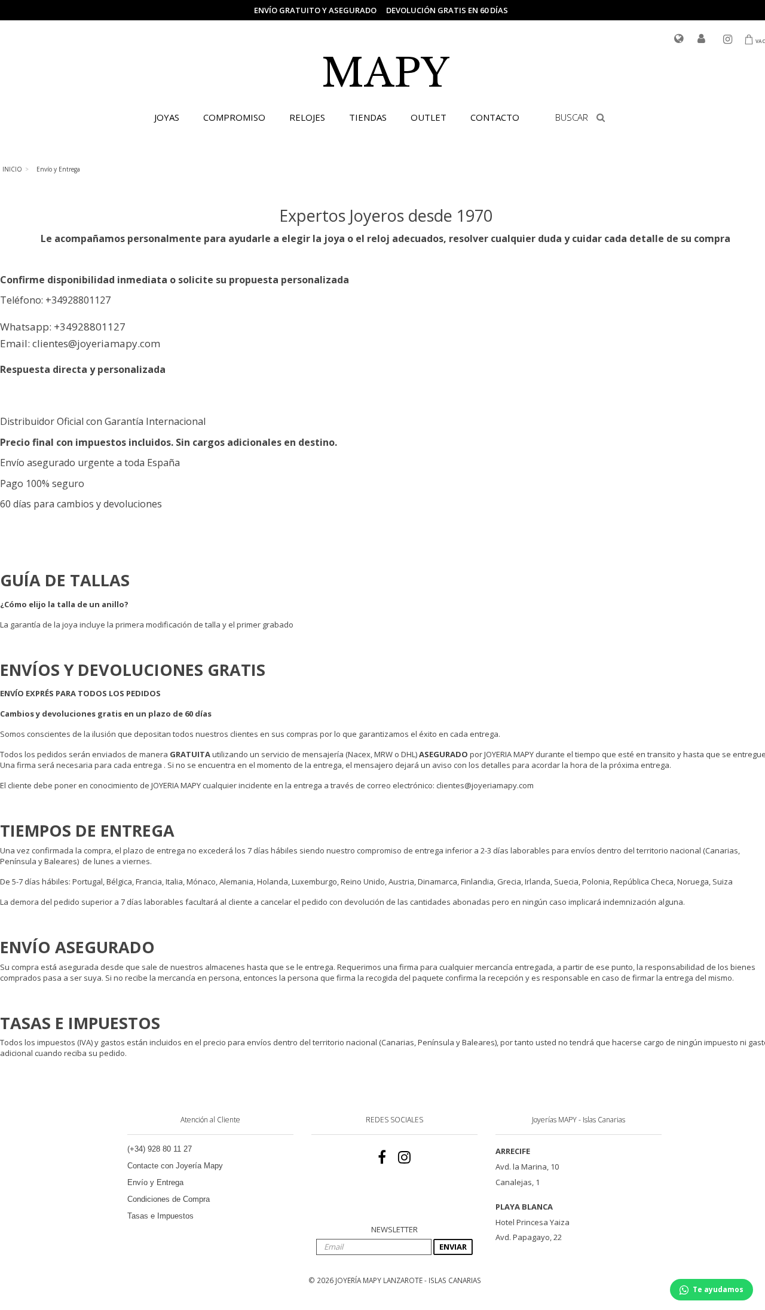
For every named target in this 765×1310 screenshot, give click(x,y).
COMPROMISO (234, 117)
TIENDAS (368, 117)
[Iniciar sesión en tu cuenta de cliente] (701, 39)
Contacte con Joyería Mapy (175, 1165)
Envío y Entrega (155, 1182)
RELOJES (307, 117)
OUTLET (428, 117)
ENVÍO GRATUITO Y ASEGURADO (315, 10)
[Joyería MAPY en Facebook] (382, 1157)
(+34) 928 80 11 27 (159, 1148)
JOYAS (166, 117)
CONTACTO (494, 117)
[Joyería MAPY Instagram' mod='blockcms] (404, 1157)
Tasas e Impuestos (160, 1215)
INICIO (12, 169)
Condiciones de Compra (168, 1199)
